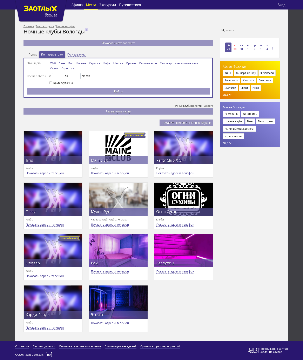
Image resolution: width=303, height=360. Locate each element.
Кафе (106, 63)
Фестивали (267, 73)
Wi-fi (53, 63)
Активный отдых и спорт (239, 128)
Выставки (230, 88)
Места (91, 4)
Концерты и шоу (246, 73)
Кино (228, 73)
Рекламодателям (44, 346)
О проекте (22, 346)
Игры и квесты (233, 136)
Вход (281, 4)
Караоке (94, 63)
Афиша (77, 4)
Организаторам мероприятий (160, 346)
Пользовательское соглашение (80, 346)
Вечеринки (231, 80)
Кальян (81, 63)
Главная (28, 26)
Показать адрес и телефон (45, 173)
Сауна (54, 68)
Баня (62, 63)
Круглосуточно (63, 83)
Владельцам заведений (120, 346)
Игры (255, 88)
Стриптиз (67, 68)
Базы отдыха (266, 121)
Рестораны (231, 114)
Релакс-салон (148, 63)
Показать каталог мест (118, 43)
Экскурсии (107, 4)
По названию (76, 54)
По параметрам (52, 54)
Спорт (244, 88)
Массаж (118, 63)
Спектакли (265, 80)
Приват (131, 63)
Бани (250, 121)
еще (226, 94)
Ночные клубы (65, 26)
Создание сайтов (271, 352)
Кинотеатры (250, 114)
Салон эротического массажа (179, 63)
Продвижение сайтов (274, 348)
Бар (70, 63)
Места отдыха (45, 26)
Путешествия (130, 4)
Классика (248, 80)
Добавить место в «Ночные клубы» (186, 123)
